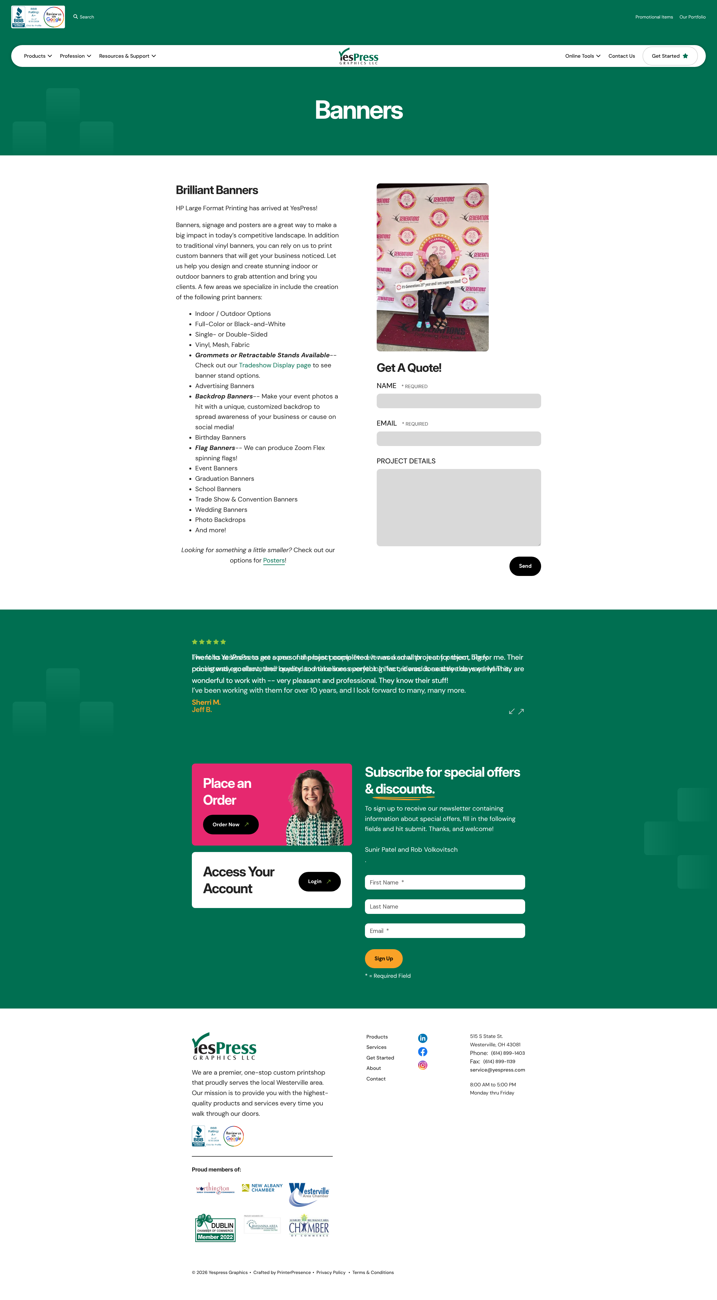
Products (35, 56)
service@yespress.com (497, 1069)
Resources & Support (124, 56)
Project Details (406, 461)
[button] (82, 17)
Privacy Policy (331, 1272)
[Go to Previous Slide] (512, 711)
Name (387, 385)
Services (376, 1047)
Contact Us (622, 56)
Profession (72, 56)
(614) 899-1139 (499, 1062)
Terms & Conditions (373, 1272)
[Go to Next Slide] (521, 712)
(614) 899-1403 (508, 1053)
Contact (376, 1078)
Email (388, 423)
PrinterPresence (294, 1272)
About (373, 1068)
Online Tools (579, 56)
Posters (274, 560)
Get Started (666, 56)
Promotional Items (654, 17)
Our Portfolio (692, 17)
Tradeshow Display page (275, 365)
